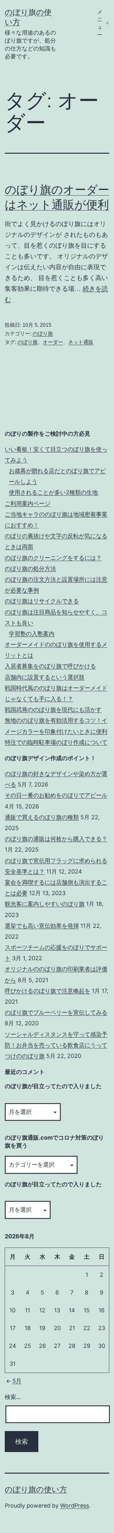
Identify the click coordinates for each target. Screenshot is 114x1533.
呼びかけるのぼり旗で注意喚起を (47, 990)
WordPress (74, 1505)
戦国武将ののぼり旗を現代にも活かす (53, 709)
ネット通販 (80, 342)
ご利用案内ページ (27, 503)
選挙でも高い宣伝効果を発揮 (42, 925)
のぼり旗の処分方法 (30, 568)
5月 (17, 1380)
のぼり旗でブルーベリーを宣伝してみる (56, 1012)
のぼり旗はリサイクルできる (42, 601)
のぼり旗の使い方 (36, 1489)
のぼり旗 (43, 333)
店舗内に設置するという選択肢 (45, 677)
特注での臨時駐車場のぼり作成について (56, 742)
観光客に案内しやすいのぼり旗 (45, 903)
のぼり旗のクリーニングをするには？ (53, 557)
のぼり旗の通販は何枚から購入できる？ (56, 838)
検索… (13, 1397)
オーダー (53, 342)
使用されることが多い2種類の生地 (53, 492)
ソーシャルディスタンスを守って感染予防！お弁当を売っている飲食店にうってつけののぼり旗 (56, 1045)
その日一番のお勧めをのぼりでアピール (56, 795)
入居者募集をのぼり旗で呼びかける (50, 666)
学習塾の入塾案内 (31, 633)
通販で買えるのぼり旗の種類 (42, 817)
